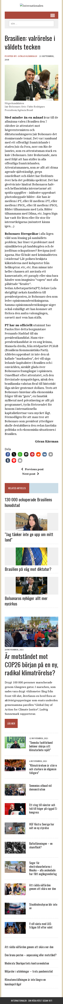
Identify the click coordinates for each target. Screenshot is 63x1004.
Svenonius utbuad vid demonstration (40, 787)
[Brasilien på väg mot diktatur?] (31, 563)
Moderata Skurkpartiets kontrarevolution (27, 963)
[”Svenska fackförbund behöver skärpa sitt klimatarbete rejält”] (15, 746)
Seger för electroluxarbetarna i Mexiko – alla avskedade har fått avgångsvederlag (43, 868)
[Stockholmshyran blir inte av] (15, 912)
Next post (28, 474)
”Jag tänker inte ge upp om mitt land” (29, 537)
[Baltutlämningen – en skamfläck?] (15, 851)
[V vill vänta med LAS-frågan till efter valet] (15, 931)
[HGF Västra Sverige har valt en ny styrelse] (15, 832)
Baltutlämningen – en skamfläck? (40, 845)
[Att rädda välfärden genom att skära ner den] (15, 893)
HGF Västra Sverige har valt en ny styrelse (41, 826)
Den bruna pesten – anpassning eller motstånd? (31, 955)
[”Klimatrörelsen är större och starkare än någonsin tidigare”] (15, 769)
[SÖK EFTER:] (31, 23)
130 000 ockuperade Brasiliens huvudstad (28, 502)
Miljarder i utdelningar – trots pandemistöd (29, 971)
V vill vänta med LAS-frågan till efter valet (40, 926)
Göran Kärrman (27, 56)
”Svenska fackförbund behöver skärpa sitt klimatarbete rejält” (41, 746)
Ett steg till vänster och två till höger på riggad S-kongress (43, 808)
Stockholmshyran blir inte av (43, 906)
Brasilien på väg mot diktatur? (28, 569)
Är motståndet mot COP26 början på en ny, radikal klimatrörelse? (31, 664)
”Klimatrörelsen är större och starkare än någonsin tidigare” (43, 769)
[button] (8, 454)
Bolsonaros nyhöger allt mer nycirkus (26, 601)
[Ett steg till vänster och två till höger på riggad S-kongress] (15, 813)
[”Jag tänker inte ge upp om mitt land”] (31, 528)
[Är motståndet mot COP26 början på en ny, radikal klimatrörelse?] (31, 645)
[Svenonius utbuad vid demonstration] (15, 793)
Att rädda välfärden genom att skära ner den (42, 887)
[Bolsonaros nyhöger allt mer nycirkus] (31, 592)
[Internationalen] (31, 6)
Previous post (34, 469)
